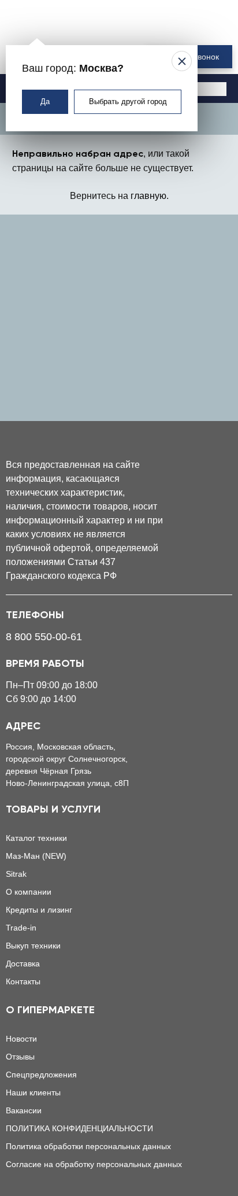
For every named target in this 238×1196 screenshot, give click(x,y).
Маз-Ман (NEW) (36, 856)
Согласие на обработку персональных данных (94, 1164)
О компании (28, 891)
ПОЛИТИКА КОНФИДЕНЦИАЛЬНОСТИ (79, 1128)
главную (148, 196)
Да (45, 101)
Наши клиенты (33, 1092)
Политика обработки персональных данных (88, 1146)
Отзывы (20, 1056)
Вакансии (24, 1110)
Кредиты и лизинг (39, 909)
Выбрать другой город (128, 101)
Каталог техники (36, 838)
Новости (21, 1038)
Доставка (23, 963)
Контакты (23, 981)
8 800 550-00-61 (44, 637)
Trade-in (21, 927)
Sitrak (16, 873)
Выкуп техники (33, 945)
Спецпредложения (41, 1074)
